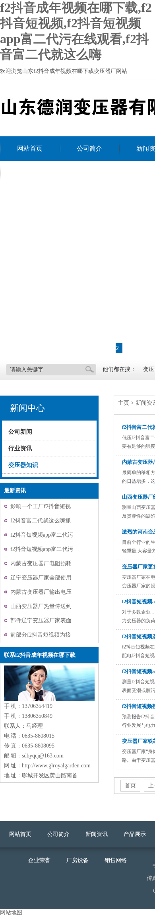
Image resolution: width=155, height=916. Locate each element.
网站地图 (11, 913)
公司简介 (89, 148)
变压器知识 (23, 465)
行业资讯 (20, 448)
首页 (130, 785)
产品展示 (135, 834)
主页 (123, 403)
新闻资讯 (96, 834)
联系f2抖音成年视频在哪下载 (58, 173)
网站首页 (30, 148)
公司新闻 (20, 431)
